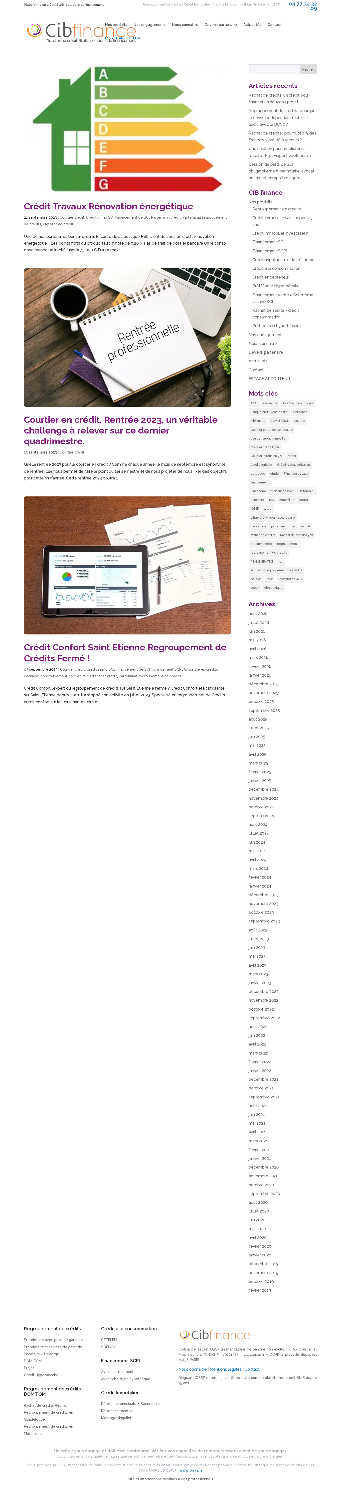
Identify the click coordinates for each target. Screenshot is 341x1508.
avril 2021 (257, 1132)
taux (270, 579)
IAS (271, 500)
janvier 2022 (260, 1070)
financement (260, 482)
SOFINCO (109, 1347)
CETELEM (109, 1340)
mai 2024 (257, 851)
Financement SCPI (167, 669)
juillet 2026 (259, 622)
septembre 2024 (264, 815)
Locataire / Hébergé (41, 1354)
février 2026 (260, 666)
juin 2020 (257, 1219)
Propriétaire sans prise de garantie (53, 1347)
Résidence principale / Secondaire (130, 1404)
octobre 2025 (261, 701)
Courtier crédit (72, 217)
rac (294, 526)
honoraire (257, 500)
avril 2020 (258, 1237)
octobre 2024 (261, 807)
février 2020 (260, 1246)
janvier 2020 (260, 1255)
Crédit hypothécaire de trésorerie (283, 259)
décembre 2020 (264, 1167)
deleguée (258, 473)
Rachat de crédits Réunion (46, 1405)
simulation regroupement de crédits (276, 570)
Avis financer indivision (298, 403)
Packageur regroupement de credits (55, 676)
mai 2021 (257, 1123)
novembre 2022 (263, 1000)
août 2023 (258, 930)
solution (256, 579)
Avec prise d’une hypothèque (125, 1379)
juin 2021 (257, 1114)
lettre (268, 508)
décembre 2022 (264, 991)
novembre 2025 (263, 692)
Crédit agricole (261, 464)
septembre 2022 (264, 1018)
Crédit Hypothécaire (41, 1375)
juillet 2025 (259, 728)
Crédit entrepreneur (270, 277)
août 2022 (258, 1026)
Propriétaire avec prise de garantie (53, 1340)
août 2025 (258, 719)
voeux (255, 588)
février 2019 (260, 1290)
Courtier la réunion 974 (267, 456)
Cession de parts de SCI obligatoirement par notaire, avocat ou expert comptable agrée (281, 171)
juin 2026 (257, 631)
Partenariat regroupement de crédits (150, 676)
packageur (258, 526)
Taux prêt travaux (290, 579)
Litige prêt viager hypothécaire (273, 517)
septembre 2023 (264, 921)
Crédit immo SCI (100, 217)
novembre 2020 (264, 1176)
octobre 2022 (261, 1009)
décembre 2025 (264, 684)
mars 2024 (258, 868)
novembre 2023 (263, 903)
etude (274, 473)
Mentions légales (226, 1369)
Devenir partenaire (221, 25)
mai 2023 (257, 956)
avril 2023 (257, 965)
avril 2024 (258, 859)
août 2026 (258, 613)
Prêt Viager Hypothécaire (276, 286)
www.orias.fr (253, 1355)
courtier (299, 421)
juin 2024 (257, 842)
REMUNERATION (262, 561)
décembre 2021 (263, 1079)
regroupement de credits (269, 552)
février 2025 (260, 771)
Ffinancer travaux (296, 473)
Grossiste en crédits (201, 669)
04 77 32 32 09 (303, 5)
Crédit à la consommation (276, 268)
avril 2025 (257, 754)
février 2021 (260, 1149)
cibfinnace (258, 421)
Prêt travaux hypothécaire (276, 325)
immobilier (286, 500)
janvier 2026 (260, 675)
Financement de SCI (132, 217)
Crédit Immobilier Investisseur (280, 233)
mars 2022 (258, 1053)
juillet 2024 (259, 833)
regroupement (287, 544)
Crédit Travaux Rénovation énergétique (108, 206)
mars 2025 (258, 763)
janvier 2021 (260, 1158)
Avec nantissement (117, 1372)
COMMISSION (279, 421)
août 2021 (258, 1105)
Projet (29, 1368)
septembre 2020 (264, 1193)
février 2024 (260, 877)
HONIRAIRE (307, 491)
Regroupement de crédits (276, 209)
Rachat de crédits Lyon (296, 535)
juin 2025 (257, 736)
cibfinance (300, 412)
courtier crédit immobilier (269, 438)
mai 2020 (257, 1228)
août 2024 (258, 824)
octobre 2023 (261, 912)
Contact (275, 25)
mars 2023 (258, 974)
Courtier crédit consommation (272, 430)
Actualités (252, 25)
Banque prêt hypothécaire (269, 412)
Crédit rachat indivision (293, 464)
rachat (305, 526)
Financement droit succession (272, 491)
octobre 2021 (261, 1088)
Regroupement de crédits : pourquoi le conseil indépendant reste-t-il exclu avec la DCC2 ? (282, 117)
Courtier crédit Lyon (265, 447)
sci (281, 561)
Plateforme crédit (58, 224)
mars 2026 (258, 657)
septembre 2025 (264, 710)
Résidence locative (117, 1411)
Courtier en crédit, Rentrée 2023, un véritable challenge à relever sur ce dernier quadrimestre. (121, 430)
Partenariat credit (166, 217)
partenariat (279, 526)
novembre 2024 (264, 798)
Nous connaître (185, 25)
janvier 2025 (260, 780)
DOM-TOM (33, 1361)
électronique (273, 588)
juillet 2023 (259, 938)
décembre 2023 (264, 895)
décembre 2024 (264, 789)
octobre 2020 (261, 1185)
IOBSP (255, 508)
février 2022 (260, 1061)
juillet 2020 (259, 1211)
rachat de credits (263, 535)
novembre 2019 (263, 1272)
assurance (270, 403)
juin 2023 (257, 947)
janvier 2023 (260, 982)
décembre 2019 (264, 1263)
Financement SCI (268, 242)
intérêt (303, 500)
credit (292, 456)
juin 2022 (257, 1035)
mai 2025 (257, 745)
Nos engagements (150, 25)
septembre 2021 (264, 1097)
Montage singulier (116, 1418)
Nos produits (116, 25)
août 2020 (258, 1202)
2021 (254, 403)
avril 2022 (257, 1044)
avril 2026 (258, 648)
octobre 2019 (261, 1281)
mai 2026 (257, 640)
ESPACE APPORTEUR (122, 38)
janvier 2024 (260, 886)
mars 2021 (258, 1141)
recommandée (261, 544)
